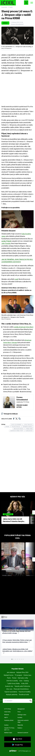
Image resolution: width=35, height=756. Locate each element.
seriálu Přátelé (6, 241)
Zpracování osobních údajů (23, 721)
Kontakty (20, 717)
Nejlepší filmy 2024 (22, 672)
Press (19, 711)
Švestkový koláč (24, 694)
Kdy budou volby (23, 678)
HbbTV (6, 717)
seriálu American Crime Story (23, 327)
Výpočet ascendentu (10, 692)
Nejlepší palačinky (11, 694)
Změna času (27, 675)
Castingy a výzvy (22, 714)
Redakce (20, 728)
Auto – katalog (24, 681)
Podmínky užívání (8, 720)
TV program (18, 675)
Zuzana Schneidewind (17, 24)
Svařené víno (9, 686)
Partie (9, 678)
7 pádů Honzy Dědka (13, 683)
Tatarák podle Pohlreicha (22, 686)
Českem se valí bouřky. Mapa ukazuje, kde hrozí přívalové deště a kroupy (16, 632)
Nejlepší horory (8, 675)
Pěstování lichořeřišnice (21, 689)
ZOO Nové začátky (12, 681)
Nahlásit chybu (8, 732)
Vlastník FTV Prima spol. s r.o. (9, 728)
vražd (16, 279)
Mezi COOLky (6, 569)
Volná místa (7, 711)
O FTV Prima (7, 709)
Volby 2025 (24, 683)
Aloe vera (9, 689)
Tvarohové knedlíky (25, 692)
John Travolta (5, 243)
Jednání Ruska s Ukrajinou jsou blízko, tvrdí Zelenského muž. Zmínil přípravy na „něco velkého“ (17, 650)
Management (21, 709)
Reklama (6, 714)
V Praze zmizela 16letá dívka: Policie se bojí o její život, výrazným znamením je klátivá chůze (17, 641)
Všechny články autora (22, 406)
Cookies (6, 725)
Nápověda (20, 725)
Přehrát (6, 567)
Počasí (14, 678)
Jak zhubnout (11, 672)
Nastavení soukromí (23, 732)
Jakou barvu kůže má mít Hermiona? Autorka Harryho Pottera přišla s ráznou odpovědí (13, 520)
